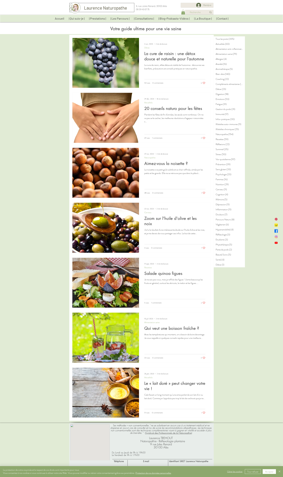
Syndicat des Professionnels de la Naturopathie (168, 433)
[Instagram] (276, 237)
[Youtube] (276, 242)
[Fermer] (279, 471)
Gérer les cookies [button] (234, 471)
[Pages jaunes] (276, 225)
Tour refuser (252, 471)
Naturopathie (150, 157)
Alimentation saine (152, 322)
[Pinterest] (276, 219)
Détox (146, 47)
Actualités (148, 102)
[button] (183, 12)
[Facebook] (276, 231)
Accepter (269, 471)
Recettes (148, 267)
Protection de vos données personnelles (153, 473)
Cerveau (147, 212)
